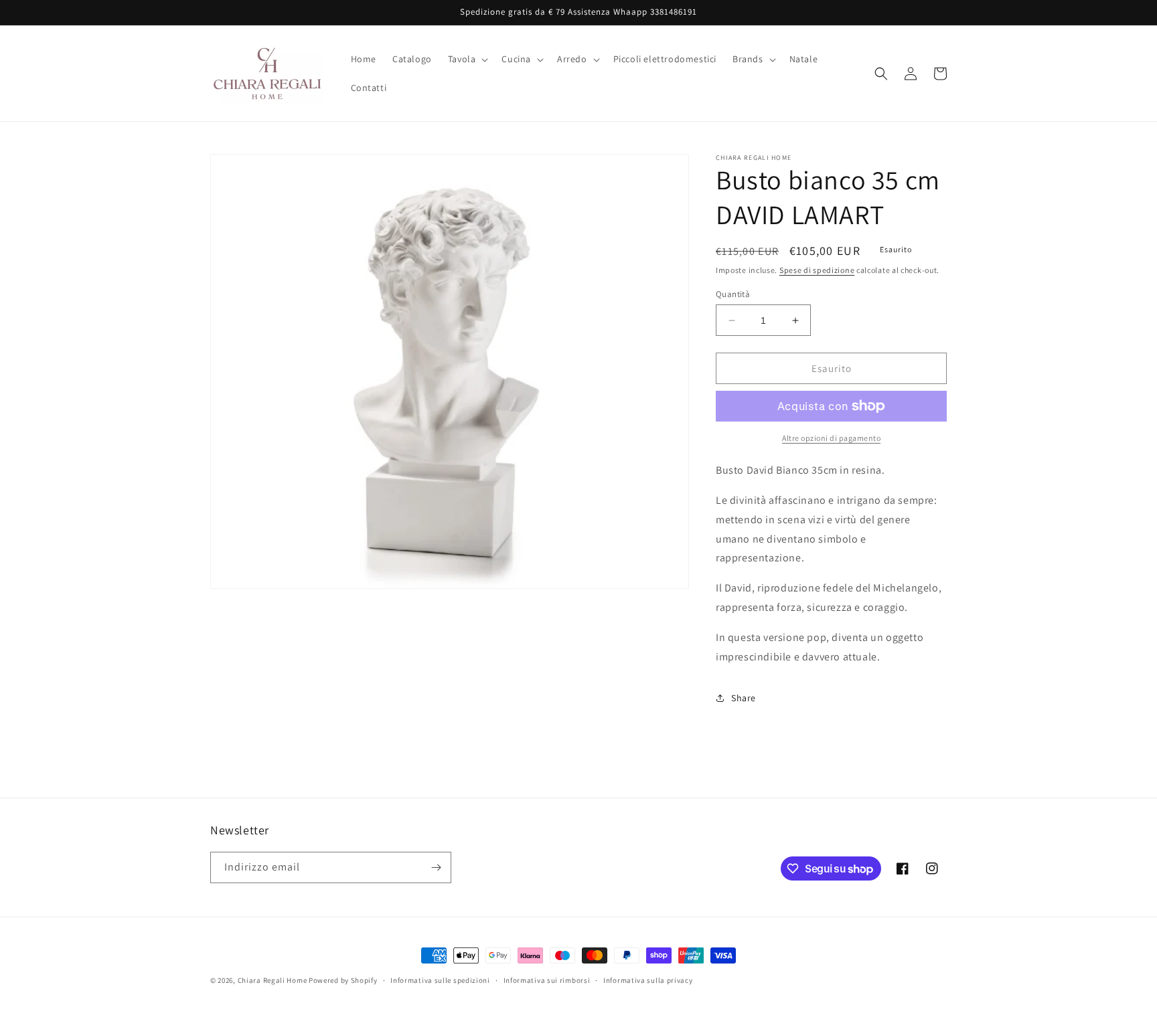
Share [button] (743, 698)
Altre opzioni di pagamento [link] (831, 438)
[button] (467, 59)
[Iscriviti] (436, 867)
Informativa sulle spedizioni (440, 980)
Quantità (733, 294)
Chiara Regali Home (272, 980)
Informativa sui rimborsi (547, 980)
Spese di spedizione (816, 270)
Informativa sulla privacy (648, 980)
